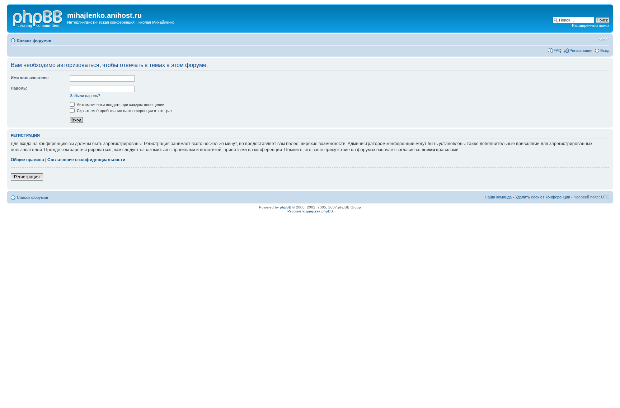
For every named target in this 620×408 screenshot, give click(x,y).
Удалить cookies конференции (542, 197)
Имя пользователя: (30, 78)
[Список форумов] (38, 17)
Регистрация (580, 50)
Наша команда (498, 197)
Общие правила (27, 159)
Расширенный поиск (590, 25)
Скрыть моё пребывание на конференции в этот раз (124, 111)
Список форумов (34, 40)
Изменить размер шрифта (604, 39)
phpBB (285, 207)
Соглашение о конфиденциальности (86, 159)
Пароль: (19, 88)
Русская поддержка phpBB (310, 211)
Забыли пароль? (85, 95)
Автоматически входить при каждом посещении (120, 104)
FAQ (558, 50)
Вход (604, 50)
